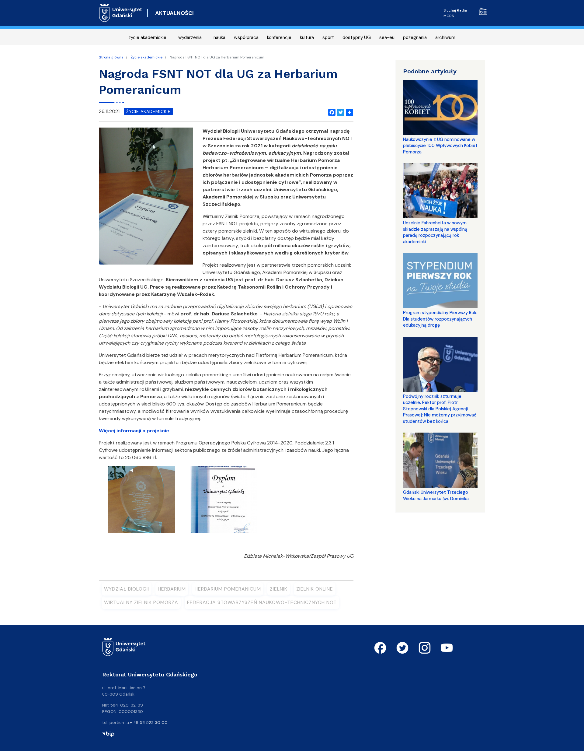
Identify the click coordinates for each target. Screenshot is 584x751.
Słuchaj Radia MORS (455, 13)
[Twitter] (339, 111)
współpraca (246, 37)
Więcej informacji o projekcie (134, 430)
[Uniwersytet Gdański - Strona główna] (120, 13)
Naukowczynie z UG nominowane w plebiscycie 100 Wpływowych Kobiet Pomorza (440, 145)
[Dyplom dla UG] (223, 501)
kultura (307, 37)
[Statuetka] (141, 501)
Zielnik (278, 589)
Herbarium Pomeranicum (228, 589)
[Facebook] (330, 111)
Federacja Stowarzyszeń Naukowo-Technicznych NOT (262, 602)
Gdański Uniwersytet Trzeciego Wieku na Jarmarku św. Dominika (436, 495)
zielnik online (314, 589)
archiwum (445, 37)
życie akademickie (147, 37)
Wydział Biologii (126, 589)
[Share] (348, 111)
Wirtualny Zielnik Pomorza (141, 602)
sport (328, 37)
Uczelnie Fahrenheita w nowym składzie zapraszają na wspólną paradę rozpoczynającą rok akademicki (435, 232)
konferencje (279, 37)
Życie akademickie (146, 57)
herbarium (172, 589)
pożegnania (415, 37)
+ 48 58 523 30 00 (149, 722)
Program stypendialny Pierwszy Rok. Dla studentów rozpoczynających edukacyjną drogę (440, 319)
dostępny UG (356, 37)
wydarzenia (190, 37)
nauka (219, 37)
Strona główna (111, 57)
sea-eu (387, 37)
